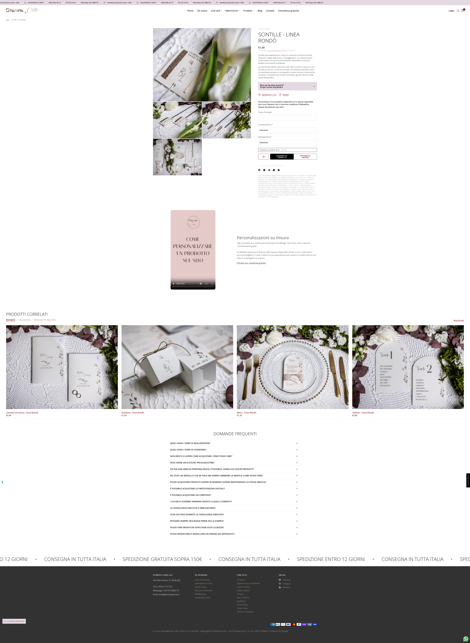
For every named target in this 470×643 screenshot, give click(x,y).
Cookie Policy (242, 608)
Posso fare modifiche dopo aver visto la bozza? (197, 527)
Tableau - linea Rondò (363, 412)
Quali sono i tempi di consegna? (188, 449)
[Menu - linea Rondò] (293, 367)
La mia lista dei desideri (15, 621)
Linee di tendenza (202, 580)
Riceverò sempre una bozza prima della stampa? (197, 521)
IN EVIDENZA (201, 575)
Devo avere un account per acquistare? (192, 462)
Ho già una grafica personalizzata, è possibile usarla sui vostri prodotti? (212, 469)
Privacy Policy (242, 604)
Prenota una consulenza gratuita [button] (251, 263)
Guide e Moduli (243, 590)
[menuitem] (190, 11)
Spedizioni (241, 601)
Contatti (270, 10)
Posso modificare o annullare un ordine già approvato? (202, 534)
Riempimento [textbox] (265, 137)
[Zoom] (245, 33)
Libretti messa (200, 587)
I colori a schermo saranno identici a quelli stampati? (201, 501)
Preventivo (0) (468, 480)
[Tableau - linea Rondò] (408, 367)
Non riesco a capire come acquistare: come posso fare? (201, 456)
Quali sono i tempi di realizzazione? (190, 443)
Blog (260, 10)
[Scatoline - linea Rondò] (177, 367)
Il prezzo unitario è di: (273, 149)
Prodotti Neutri (45, 320)
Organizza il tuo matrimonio (248, 583)
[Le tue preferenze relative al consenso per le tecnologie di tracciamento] (2, 482)
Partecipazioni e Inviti (203, 583)
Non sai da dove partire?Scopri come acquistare (272, 86)
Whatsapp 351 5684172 (65, 2)
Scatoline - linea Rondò (133, 412)
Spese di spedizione (274, 50)
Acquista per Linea (202, 597)
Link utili (215, 10)
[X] (264, 170)
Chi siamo (202, 10)
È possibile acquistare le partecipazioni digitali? (197, 488)
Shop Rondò (458, 320)
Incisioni (24, 320)
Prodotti (247, 10)
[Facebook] (259, 170)
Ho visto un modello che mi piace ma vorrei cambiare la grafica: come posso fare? (216, 475)
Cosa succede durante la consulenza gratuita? (197, 514)
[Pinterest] (269, 170)
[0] (462, 10)
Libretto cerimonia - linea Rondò (22, 412)
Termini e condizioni (245, 611)
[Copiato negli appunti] (279, 170)
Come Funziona (243, 587)
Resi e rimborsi (243, 597)
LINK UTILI (242, 575)
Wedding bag (200, 594)
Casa (7, 20)
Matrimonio (232, 10)
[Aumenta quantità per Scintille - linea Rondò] (267, 156)
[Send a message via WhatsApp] (466, 639)
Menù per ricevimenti (203, 590)
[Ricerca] (458, 10)
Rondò (10, 320)
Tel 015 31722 (46, 2)
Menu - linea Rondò (246, 412)
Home (190, 10)
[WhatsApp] (274, 170)
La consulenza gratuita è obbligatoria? (193, 508)
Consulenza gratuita (288, 10)
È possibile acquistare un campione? (191, 495)
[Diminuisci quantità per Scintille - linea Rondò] (260, 156)
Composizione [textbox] (265, 124)
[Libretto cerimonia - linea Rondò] (62, 367)
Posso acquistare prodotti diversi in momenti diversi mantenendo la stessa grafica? (218, 482)
